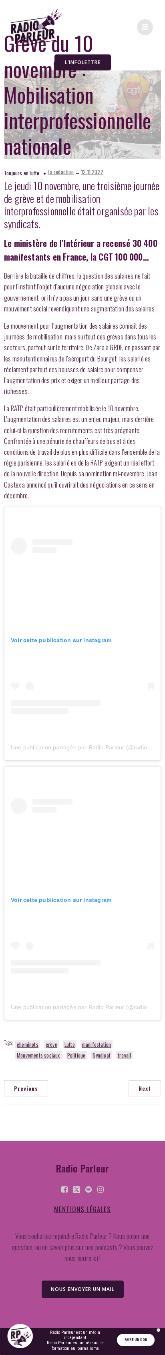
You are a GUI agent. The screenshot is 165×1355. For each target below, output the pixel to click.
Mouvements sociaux (38, 1055)
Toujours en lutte (21, 173)
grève (51, 1044)
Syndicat (102, 1055)
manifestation (96, 1044)
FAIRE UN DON (136, 1340)
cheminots (27, 1044)
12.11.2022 (92, 172)
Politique (76, 1055)
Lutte (69, 1044)
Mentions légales (82, 1209)
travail (124, 1055)
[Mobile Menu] (145, 27)
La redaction (60, 172)
